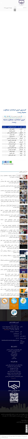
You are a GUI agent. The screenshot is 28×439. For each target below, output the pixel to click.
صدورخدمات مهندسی (16, 43)
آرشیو (15, 89)
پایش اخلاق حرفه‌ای (16, 49)
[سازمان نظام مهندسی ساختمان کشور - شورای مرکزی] (14, 3)
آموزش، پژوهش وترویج (16, 45)
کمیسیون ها (16, 41)
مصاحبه (16, 93)
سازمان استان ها (15, 25)
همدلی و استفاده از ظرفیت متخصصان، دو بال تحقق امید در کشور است (10, 176)
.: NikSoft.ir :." (22, 417)
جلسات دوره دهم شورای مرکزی (16, 66)
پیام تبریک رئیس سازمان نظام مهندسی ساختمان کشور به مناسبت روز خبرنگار (10, 274)
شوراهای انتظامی (16, 27)
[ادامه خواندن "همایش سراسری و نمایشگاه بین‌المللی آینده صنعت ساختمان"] (23, 252)
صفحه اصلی (15, 15)
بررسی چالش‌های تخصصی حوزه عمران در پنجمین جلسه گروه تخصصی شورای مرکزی (10, 226)
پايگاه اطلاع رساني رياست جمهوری (14, 373)
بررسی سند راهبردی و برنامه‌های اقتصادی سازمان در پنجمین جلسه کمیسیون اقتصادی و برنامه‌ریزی (10, 196)
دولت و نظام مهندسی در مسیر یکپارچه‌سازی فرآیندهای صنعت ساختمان (10, 236)
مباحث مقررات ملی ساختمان (16, 85)
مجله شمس (14, 358)
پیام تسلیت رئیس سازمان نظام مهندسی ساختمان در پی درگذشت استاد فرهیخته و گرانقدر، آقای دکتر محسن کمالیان (10, 246)
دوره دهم (15, 64)
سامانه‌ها (15, 67)
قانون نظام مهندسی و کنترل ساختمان (16, 84)
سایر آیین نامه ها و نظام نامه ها (16, 87)
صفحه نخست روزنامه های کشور (14, 371)
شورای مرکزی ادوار (16, 22)
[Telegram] (27, 429)
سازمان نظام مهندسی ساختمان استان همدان (14, 376)
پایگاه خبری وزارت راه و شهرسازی (14, 366)
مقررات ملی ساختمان (15, 56)
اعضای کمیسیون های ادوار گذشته (16, 59)
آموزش (15, 74)
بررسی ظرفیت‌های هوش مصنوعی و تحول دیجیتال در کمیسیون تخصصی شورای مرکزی (10, 211)
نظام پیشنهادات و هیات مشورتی (16, 58)
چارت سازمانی (16, 61)
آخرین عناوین (16, 90)
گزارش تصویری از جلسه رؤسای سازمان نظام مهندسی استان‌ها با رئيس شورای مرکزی (10, 241)
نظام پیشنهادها (15, 102)
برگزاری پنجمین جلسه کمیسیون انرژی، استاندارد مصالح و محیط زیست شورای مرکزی (10, 191)
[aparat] (27, 427)
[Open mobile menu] (1, 1)
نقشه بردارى (16, 40)
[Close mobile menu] (14, 12)
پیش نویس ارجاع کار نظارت (16, 103)
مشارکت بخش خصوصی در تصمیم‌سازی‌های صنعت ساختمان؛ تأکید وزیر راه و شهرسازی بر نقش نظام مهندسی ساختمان (10, 231)
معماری (16, 30)
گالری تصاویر (16, 92)
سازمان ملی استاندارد (14, 370)
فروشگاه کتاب (15, 80)
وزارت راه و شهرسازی (14, 368)
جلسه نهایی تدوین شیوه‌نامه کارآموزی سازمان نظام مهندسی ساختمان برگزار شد (10, 270)
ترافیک (15, 38)
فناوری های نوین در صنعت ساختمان (16, 53)
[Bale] (27, 431)
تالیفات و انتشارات (15, 75)
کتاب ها (16, 79)
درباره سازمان (15, 17)
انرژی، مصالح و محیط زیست (15, 46)
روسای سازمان (16, 20)
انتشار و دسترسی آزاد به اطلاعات (16, 100)
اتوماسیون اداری (15, 69)
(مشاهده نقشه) (6, 329)
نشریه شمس (16, 72)
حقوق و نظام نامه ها (15, 48)
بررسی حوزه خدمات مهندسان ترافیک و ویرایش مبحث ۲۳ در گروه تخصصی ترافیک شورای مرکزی (10, 200)
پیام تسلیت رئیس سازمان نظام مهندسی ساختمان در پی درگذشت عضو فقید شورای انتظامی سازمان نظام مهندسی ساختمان (10, 280)
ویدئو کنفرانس (16, 71)
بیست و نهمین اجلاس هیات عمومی (16, 97)
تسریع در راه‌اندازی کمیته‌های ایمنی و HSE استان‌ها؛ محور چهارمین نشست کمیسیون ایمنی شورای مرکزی (10, 285)
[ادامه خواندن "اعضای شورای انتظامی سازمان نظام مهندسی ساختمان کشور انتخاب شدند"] (23, 182)
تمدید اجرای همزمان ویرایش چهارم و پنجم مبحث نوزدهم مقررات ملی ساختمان (10, 290)
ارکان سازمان (16, 19)
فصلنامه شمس (16, 77)
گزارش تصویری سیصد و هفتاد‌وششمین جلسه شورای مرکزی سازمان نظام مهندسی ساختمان (10, 265)
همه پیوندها (13, 378)
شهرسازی (16, 33)
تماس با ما (16, 62)
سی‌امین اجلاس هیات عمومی (15, 98)
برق (16, 36)
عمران (16, 32)
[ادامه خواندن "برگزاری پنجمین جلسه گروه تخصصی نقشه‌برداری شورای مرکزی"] (23, 187)
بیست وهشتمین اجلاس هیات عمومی (16, 95)
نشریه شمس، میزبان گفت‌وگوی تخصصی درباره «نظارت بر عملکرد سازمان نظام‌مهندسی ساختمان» (10, 294)
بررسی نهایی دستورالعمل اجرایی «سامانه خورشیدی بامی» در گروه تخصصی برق (10, 220)
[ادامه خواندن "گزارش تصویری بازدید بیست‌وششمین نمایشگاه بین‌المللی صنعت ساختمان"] (23, 216)
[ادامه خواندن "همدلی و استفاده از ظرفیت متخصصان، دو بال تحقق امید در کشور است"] (23, 177)
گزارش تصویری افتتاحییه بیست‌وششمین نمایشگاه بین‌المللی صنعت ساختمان (10, 261)
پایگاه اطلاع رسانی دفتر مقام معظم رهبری (14, 365)
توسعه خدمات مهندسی (16, 54)
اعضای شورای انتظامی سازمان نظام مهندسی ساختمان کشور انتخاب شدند (10, 182)
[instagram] (15, 10)
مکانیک (16, 35)
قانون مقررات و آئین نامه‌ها (15, 82)
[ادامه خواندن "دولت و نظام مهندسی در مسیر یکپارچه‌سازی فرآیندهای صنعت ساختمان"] (23, 237)
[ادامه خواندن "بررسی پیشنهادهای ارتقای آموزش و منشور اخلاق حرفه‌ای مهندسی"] (23, 207)
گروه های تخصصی (16, 28)
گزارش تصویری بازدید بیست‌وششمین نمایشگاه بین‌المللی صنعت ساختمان (10, 215)
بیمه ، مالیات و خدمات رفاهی (16, 51)
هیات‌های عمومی (16, 23)
